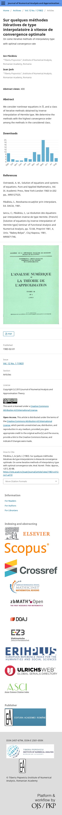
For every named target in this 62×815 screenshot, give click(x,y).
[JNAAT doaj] (17, 624)
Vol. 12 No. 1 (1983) (34, 10)
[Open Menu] (3, 3)
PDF (10, 333)
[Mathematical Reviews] (22, 592)
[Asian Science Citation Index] (17, 692)
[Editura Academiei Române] (22, 772)
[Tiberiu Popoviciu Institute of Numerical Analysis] (30, 757)
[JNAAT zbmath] (25, 608)
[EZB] (17, 640)
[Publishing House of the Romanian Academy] (25, 725)
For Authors (10, 505)
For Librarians (11, 510)
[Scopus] (27, 538)
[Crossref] (31, 576)
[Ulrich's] (31, 675)
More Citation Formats (16, 481)
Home (6, 10)
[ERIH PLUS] (31, 661)
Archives (17, 10)
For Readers (10, 500)
